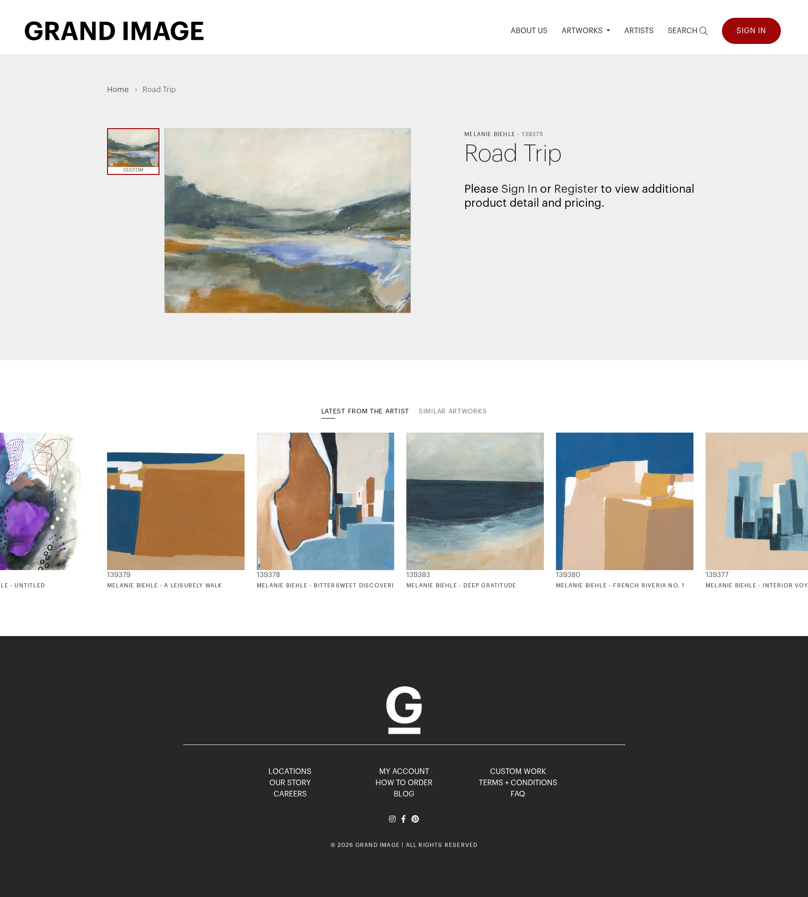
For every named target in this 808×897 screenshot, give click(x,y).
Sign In (751, 31)
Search (684, 31)
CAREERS (290, 794)
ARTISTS (639, 31)
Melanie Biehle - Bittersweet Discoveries (329, 585)
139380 (568, 575)
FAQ (518, 794)
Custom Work (518, 771)
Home (118, 90)
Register (576, 189)
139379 (118, 575)
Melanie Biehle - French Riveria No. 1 (620, 585)
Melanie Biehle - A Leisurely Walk (164, 585)
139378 (268, 575)
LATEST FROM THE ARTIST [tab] (365, 411)
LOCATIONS (289, 771)
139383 (418, 575)
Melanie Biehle (489, 134)
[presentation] (114, 511)
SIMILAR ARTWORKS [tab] (452, 411)
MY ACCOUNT (404, 771)
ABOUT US (529, 31)
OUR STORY (290, 783)
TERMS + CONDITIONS (518, 783)
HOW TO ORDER (404, 783)
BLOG (404, 794)
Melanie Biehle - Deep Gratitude (461, 585)
